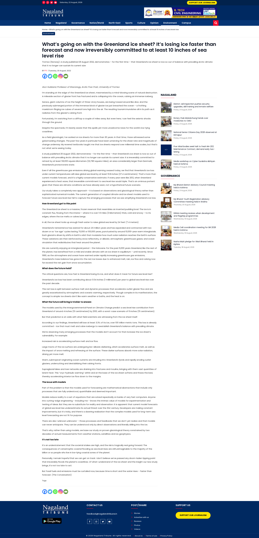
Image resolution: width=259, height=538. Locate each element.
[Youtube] (55, 2)
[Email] (65, 76)
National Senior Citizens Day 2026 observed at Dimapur (195, 133)
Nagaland (61, 22)
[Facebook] (43, 2)
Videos (137, 529)
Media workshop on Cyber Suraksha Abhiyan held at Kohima (194, 162)
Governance (78, 22)
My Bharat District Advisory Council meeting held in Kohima (194, 186)
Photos (137, 525)
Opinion (154, 22)
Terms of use (151, 535)
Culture (141, 22)
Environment (170, 22)
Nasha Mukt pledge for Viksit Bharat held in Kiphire (194, 243)
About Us (139, 535)
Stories (137, 513)
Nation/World (97, 22)
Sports (128, 22)
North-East (114, 22)
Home (48, 22)
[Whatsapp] (55, 76)
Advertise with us (141, 517)
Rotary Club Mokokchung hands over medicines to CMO (191, 119)
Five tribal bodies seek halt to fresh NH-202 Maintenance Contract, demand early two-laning (194, 149)
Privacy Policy (166, 535)
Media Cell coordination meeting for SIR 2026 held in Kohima (195, 228)
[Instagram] (47, 2)
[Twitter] (51, 2)
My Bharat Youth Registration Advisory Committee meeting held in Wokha (191, 200)
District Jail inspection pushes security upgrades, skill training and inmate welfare (193, 105)
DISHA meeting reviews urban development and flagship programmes (194, 214)
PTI (46, 70)
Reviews (137, 521)
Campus (186, 22)
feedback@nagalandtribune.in (102, 513)
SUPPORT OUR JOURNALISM (202, 2)
